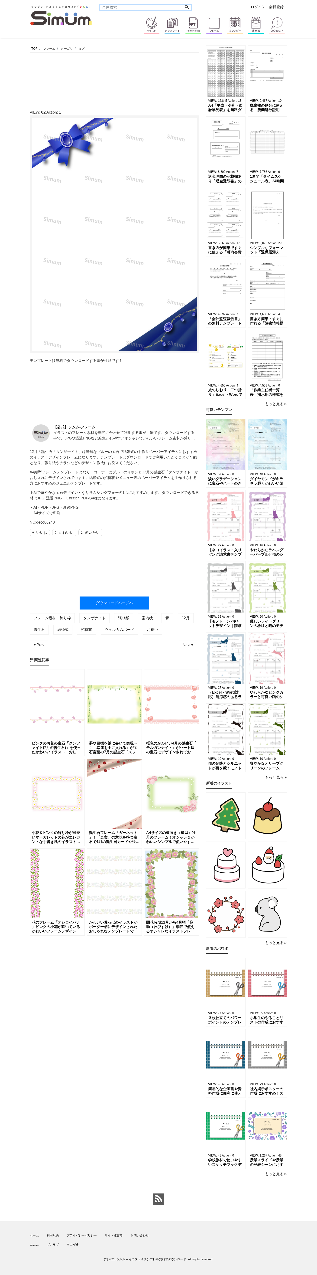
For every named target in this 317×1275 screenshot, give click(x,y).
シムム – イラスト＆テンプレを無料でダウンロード (151, 1259)
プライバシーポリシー (82, 1235)
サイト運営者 (114, 1235)
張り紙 (123, 618)
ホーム (34, 1235)
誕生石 (39, 630)
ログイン (258, 7)
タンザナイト (94, 618)
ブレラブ (53, 1244)
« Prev (39, 645)
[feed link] (158, 1199)
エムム (34, 1244)
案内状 (147, 618)
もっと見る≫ (276, 404)
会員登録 (276, 7)
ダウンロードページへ (114, 603)
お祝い (152, 630)
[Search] (186, 7)
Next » (188, 645)
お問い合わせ (140, 1235)
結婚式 (62, 630)
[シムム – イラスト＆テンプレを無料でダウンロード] (61, 15)
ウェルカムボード (119, 630)
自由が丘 (73, 1244)
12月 (186, 618)
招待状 (86, 630)
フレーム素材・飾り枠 (52, 618)
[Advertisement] (114, 79)
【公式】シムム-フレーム (74, 427)
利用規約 (53, 1235)
